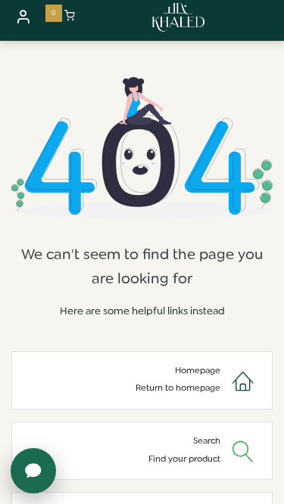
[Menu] (271, 17)
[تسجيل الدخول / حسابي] (23, 16)
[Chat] (33, 470)
